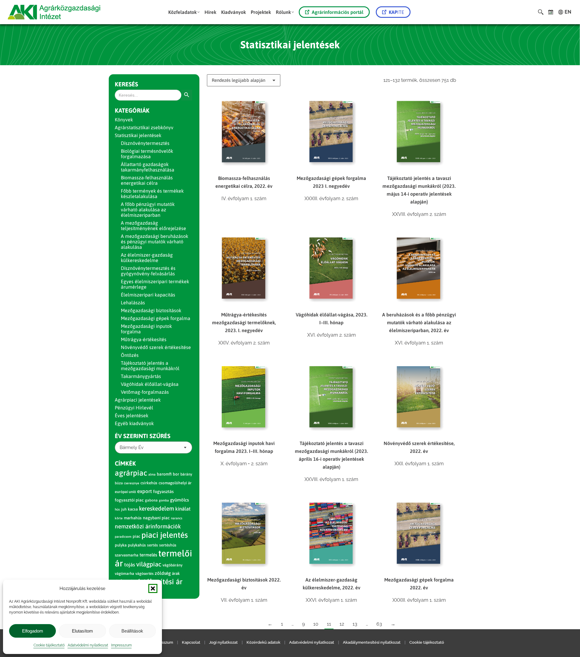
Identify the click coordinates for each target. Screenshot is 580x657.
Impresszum (121, 645)
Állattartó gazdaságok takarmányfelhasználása (147, 167)
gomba (164, 500)
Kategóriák (132, 110)
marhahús (133, 518)
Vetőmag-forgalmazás (145, 392)
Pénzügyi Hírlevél (134, 407)
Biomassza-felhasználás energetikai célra (147, 180)
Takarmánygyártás (141, 376)
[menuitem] (184, 12)
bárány (186, 474)
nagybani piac (156, 517)
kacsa (133, 509)
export (144, 491)
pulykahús (137, 545)
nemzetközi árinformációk (148, 526)
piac (136, 536)
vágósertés (144, 573)
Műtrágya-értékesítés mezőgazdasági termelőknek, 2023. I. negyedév (244, 322)
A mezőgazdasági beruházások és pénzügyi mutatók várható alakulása (154, 241)
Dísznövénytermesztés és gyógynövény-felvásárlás (148, 270)
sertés (152, 545)
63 (379, 624)
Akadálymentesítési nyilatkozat (372, 642)
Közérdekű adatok (263, 642)
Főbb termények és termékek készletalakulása (152, 193)
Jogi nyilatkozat (223, 642)
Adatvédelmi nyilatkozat (88, 645)
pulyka (121, 545)
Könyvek (124, 119)
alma (152, 474)
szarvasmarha (126, 555)
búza (119, 483)
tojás (129, 565)
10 (315, 624)
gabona (151, 500)
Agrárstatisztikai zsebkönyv (144, 127)
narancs (176, 518)
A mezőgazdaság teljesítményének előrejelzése (153, 225)
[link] (551, 12)
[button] (153, 588)
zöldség (163, 573)
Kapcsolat (191, 642)
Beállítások (132, 630)
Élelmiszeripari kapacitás (148, 294)
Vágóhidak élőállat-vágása (150, 384)
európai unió (125, 491)
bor (176, 474)
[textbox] (131, 448)
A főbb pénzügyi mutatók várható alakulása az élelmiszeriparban (148, 209)
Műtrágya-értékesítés (143, 339)
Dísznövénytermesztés (145, 143)
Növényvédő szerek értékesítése (156, 347)
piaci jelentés (164, 535)
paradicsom (123, 536)
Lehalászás (133, 302)
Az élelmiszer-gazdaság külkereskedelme (147, 257)
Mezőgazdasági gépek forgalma (155, 318)
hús (117, 509)
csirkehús (148, 483)
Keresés (126, 84)
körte (119, 518)
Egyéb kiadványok (134, 423)
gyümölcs (179, 499)
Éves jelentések (131, 415)
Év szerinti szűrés (142, 435)
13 (355, 624)
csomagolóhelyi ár (175, 483)
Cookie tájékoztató (49, 645)
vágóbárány (172, 565)
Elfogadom (32, 630)
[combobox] (153, 447)
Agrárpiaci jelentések (138, 399)
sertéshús (167, 545)
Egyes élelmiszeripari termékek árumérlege (155, 284)
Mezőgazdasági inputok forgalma (146, 328)
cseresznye (131, 483)
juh (124, 509)
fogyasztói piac (129, 500)
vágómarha (124, 573)
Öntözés (130, 355)
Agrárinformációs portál (337, 12)
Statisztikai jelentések (138, 135)
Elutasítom (82, 630)
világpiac (148, 564)
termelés (148, 554)
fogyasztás (163, 491)
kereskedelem (156, 508)
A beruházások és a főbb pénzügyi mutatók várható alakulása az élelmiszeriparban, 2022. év (419, 322)
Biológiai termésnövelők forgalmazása (147, 153)
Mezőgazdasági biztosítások (151, 310)
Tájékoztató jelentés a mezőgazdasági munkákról (150, 365)
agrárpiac (131, 473)
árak (176, 573)
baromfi (164, 474)
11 (329, 624)
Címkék (125, 463)
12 (342, 624)
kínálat (183, 509)
